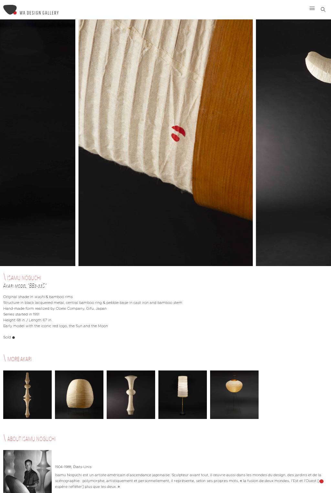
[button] (312, 8)
